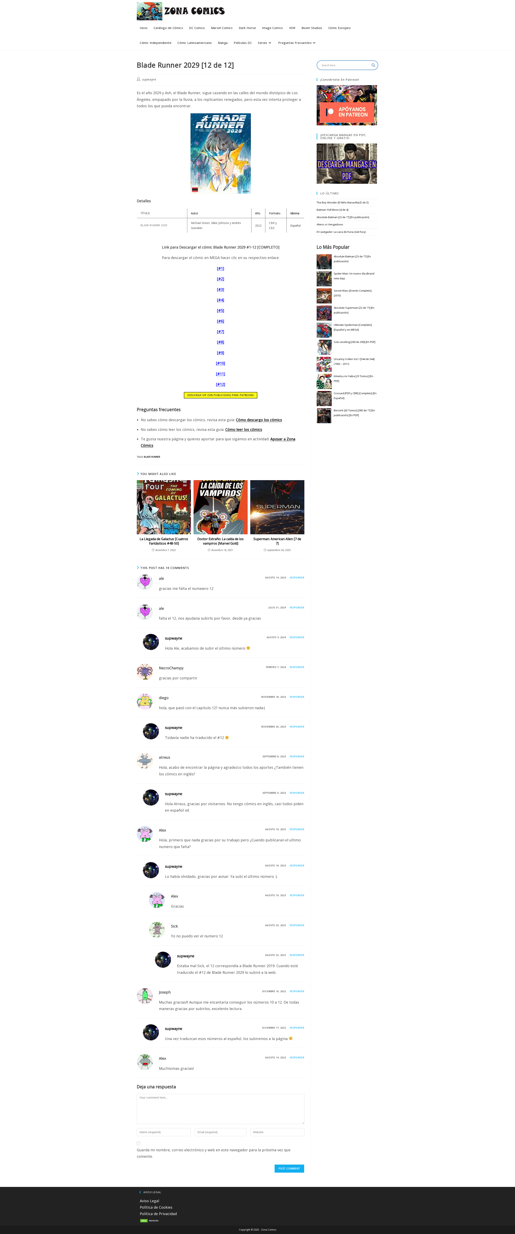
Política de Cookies (156, 1207)
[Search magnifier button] (373, 65)
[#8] (220, 341)
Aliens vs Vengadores (330, 224)
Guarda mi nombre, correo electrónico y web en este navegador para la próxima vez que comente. (213, 1153)
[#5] (220, 310)
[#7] (220, 331)
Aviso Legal (149, 1200)
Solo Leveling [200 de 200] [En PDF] (354, 342)
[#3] (220, 289)
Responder (297, 577)
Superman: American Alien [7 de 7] (277, 541)
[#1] (220, 268)
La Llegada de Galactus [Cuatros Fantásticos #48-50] (164, 541)
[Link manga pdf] (347, 163)
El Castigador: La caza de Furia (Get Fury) (341, 232)
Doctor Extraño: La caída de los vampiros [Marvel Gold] (220, 541)
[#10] (220, 363)
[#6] (220, 321)
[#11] (220, 373)
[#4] (220, 299)
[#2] (220, 278)
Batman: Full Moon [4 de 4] (332, 210)
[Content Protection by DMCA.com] (150, 1220)
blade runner (152, 456)
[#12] (220, 384)
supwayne (149, 79)
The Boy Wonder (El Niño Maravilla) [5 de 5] (343, 202)
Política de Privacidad (158, 1213)
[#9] (220, 352)
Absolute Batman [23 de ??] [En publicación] (343, 217)
